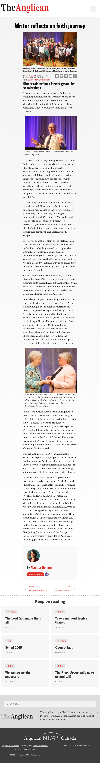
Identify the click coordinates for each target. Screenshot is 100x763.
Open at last (64, 647)
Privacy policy (67, 745)
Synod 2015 (13, 647)
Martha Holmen (30, 76)
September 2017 (45, 80)
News (9, 641)
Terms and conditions (82, 745)
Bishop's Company (33, 80)
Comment (60, 612)
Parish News (11, 612)
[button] (93, 9)
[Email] (47, 574)
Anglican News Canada (10, 746)
